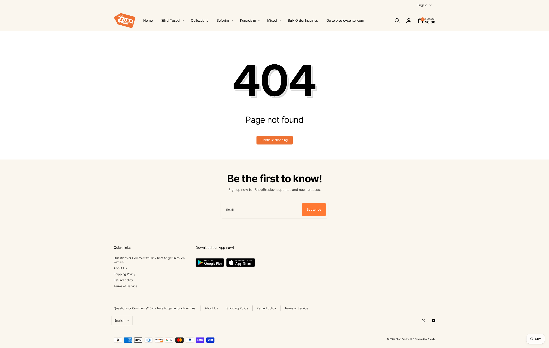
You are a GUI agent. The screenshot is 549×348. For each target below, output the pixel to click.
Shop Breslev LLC (405, 339)
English (422, 5)
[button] (172, 20)
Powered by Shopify (425, 339)
